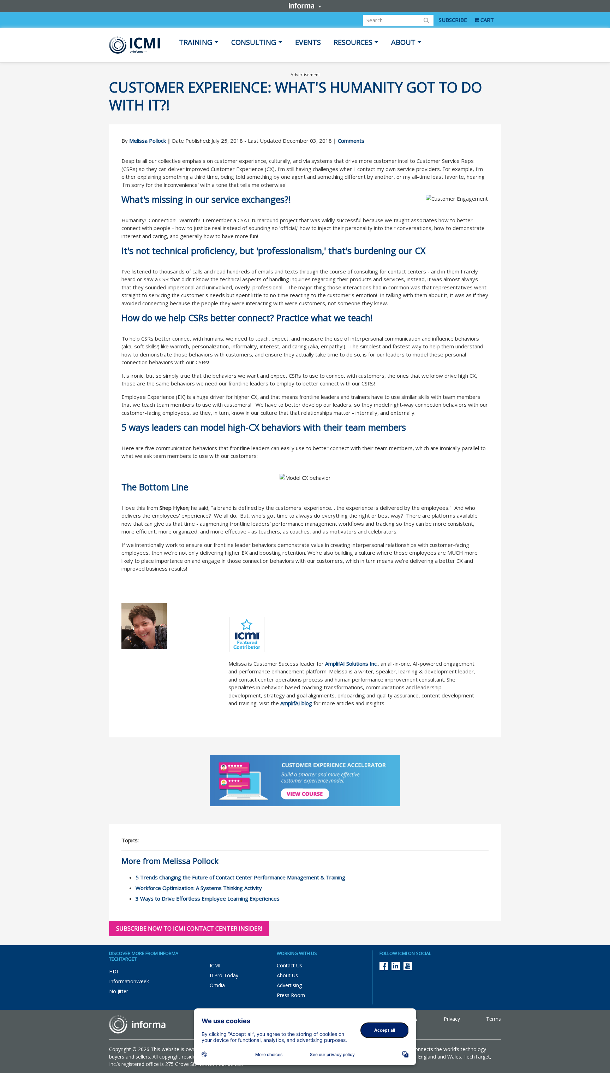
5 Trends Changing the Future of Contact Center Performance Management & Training (240, 877)
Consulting (253, 42)
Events (308, 42)
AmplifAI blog (296, 703)
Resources (353, 42)
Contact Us (289, 965)
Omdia (217, 985)
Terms (493, 1018)
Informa (305, 5)
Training (196, 42)
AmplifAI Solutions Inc (351, 663)
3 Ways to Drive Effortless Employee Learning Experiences (208, 898)
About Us (287, 975)
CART (486, 19)
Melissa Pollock (147, 140)
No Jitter (118, 991)
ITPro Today (224, 975)
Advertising (289, 985)
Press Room (291, 995)
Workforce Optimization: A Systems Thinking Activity (199, 887)
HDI (113, 971)
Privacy (452, 1018)
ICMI (215, 965)
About (403, 42)
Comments (351, 140)
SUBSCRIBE (453, 19)
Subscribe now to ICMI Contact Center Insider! (189, 928)
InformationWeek (129, 981)
